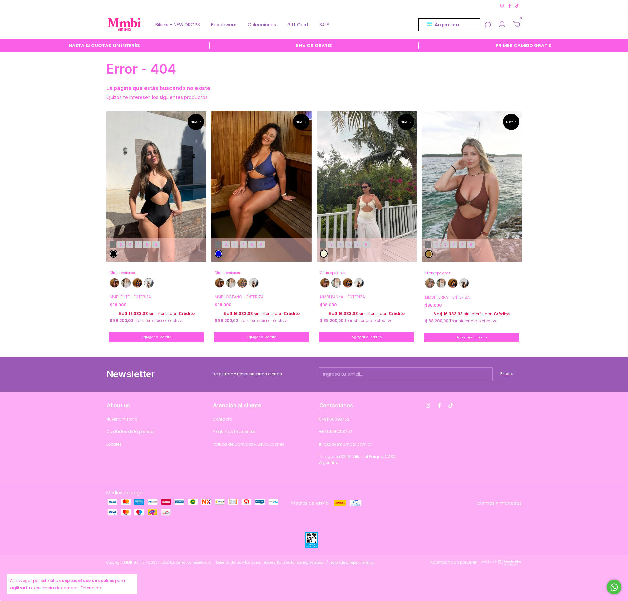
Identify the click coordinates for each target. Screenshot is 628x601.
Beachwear (223, 24)
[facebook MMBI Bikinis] (510, 5)
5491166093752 (334, 419)
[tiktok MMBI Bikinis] (517, 5)
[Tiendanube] (501, 564)
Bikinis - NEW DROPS (177, 24)
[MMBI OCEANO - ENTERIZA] (137, 283)
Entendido (91, 588)
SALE (324, 24)
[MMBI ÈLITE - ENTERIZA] (149, 283)
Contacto (222, 419)
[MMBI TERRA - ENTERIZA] (114, 283)
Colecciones (262, 24)
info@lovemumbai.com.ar (345, 444)
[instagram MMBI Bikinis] (502, 5)
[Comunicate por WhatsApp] (614, 587)
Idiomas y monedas (499, 503)
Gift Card (297, 24)
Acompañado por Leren (454, 562)
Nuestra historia (122, 419)
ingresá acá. (313, 562)
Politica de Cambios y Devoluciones (248, 444)
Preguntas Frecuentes (234, 431)
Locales (114, 444)
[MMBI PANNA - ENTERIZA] (126, 283)
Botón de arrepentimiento (352, 562)
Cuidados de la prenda (130, 431)
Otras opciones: (123, 273)
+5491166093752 (335, 431)
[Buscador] (487, 25)
